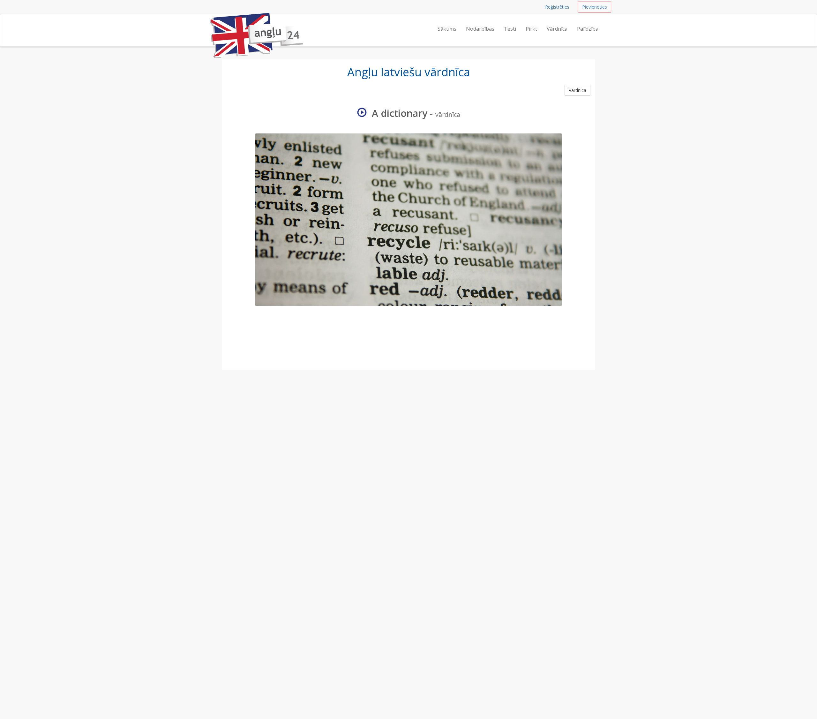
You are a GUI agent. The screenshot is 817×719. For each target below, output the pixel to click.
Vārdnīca (557, 28)
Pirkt (531, 28)
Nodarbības (480, 28)
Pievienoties (594, 7)
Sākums (447, 28)
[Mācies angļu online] (209, 22)
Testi (510, 28)
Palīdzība (587, 28)
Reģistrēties (557, 7)
